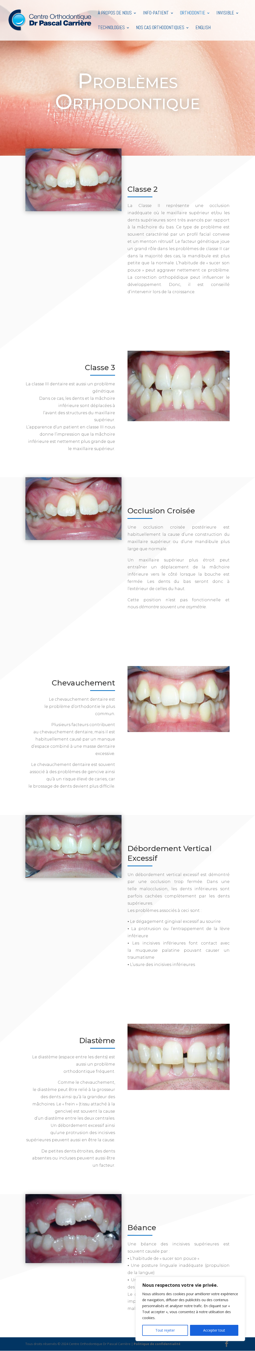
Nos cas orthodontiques (160, 28)
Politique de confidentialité (157, 1344)
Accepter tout (214, 1330)
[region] (190, 1309)
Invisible (225, 13)
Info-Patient (156, 13)
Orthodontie (192, 13)
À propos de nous (115, 13)
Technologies (111, 28)
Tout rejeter (165, 1330)
